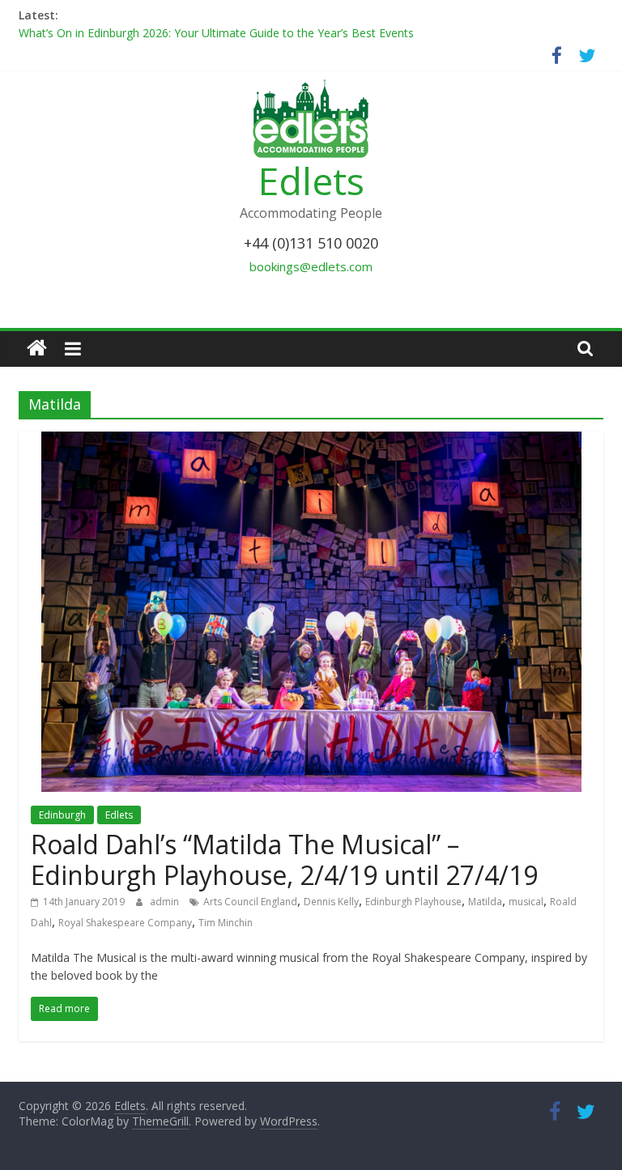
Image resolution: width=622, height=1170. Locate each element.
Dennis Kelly (331, 901)
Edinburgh (62, 815)
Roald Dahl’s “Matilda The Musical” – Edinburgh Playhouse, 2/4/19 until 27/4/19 (284, 859)
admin (165, 901)
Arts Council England (250, 901)
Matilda (485, 901)
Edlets (311, 180)
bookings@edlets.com (311, 266)
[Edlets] (37, 348)
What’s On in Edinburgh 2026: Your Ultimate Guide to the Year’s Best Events (216, 32)
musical (526, 901)
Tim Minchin (225, 923)
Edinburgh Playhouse (413, 901)
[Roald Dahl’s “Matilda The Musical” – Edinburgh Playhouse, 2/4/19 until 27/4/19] (311, 441)
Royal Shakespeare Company (125, 923)
